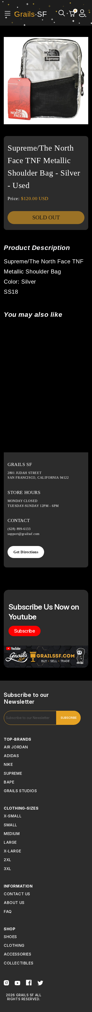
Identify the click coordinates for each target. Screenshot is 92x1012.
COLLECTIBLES (18, 963)
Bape (9, 782)
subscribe (24, 631)
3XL (7, 868)
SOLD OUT (46, 217)
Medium (12, 833)
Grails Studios (20, 790)
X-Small (12, 816)
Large (10, 842)
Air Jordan (16, 747)
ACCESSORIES (17, 954)
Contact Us (17, 894)
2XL (7, 859)
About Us (14, 902)
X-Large (12, 851)
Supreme (13, 773)
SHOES (10, 936)
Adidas (11, 755)
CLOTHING (14, 945)
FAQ (8, 911)
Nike (8, 764)
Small (10, 825)
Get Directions (25, 552)
